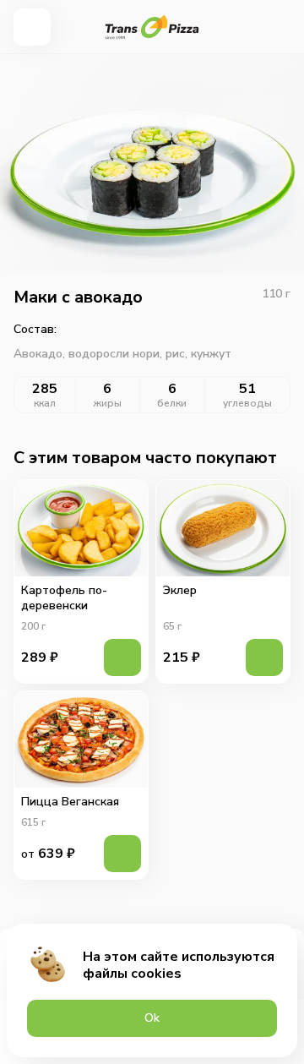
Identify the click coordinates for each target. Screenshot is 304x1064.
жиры (108, 403)
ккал (45, 403)
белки (172, 403)
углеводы (247, 403)
